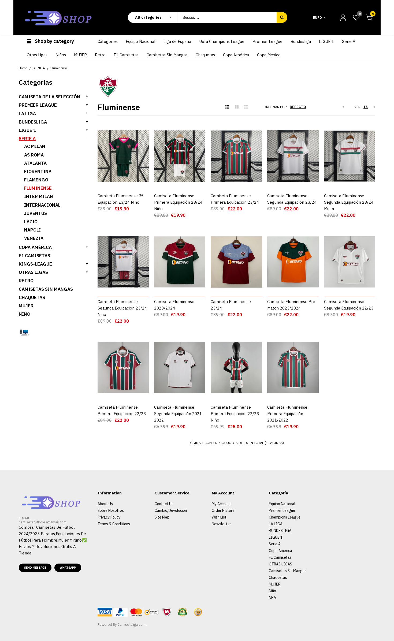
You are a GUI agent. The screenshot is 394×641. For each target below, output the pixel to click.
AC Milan (34, 146)
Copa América (35, 247)
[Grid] (227, 107)
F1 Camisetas (34, 256)
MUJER (26, 306)
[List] (246, 107)
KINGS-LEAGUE (35, 264)
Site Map (162, 517)
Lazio (31, 222)
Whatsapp (68, 567)
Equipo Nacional (282, 503)
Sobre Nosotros (111, 510)
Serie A (275, 544)
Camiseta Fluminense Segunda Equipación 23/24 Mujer (348, 202)
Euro (317, 18)
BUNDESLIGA (33, 122)
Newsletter (221, 523)
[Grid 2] (237, 107)
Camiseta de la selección (49, 97)
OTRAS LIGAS (33, 272)
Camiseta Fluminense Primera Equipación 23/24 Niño (178, 202)
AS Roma (34, 155)
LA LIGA (27, 114)
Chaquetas (32, 297)
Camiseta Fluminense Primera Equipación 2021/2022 (287, 414)
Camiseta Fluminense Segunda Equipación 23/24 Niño (122, 308)
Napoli (32, 230)
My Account (221, 503)
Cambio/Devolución (171, 510)
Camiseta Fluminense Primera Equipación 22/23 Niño (235, 414)
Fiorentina (37, 171)
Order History (223, 510)
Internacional (42, 205)
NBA (272, 597)
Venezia (33, 238)
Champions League (284, 517)
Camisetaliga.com (131, 624)
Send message (35, 567)
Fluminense (38, 188)
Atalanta (35, 163)
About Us (105, 503)
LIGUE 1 (27, 130)
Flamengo (36, 180)
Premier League (282, 510)
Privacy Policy (109, 517)
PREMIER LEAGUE (38, 105)
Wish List (219, 517)
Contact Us (164, 503)
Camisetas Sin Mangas (46, 289)
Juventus (35, 213)
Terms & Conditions (114, 523)
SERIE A (27, 138)
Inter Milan (38, 196)
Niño (24, 314)
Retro (26, 281)
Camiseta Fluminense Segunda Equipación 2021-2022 (178, 414)
